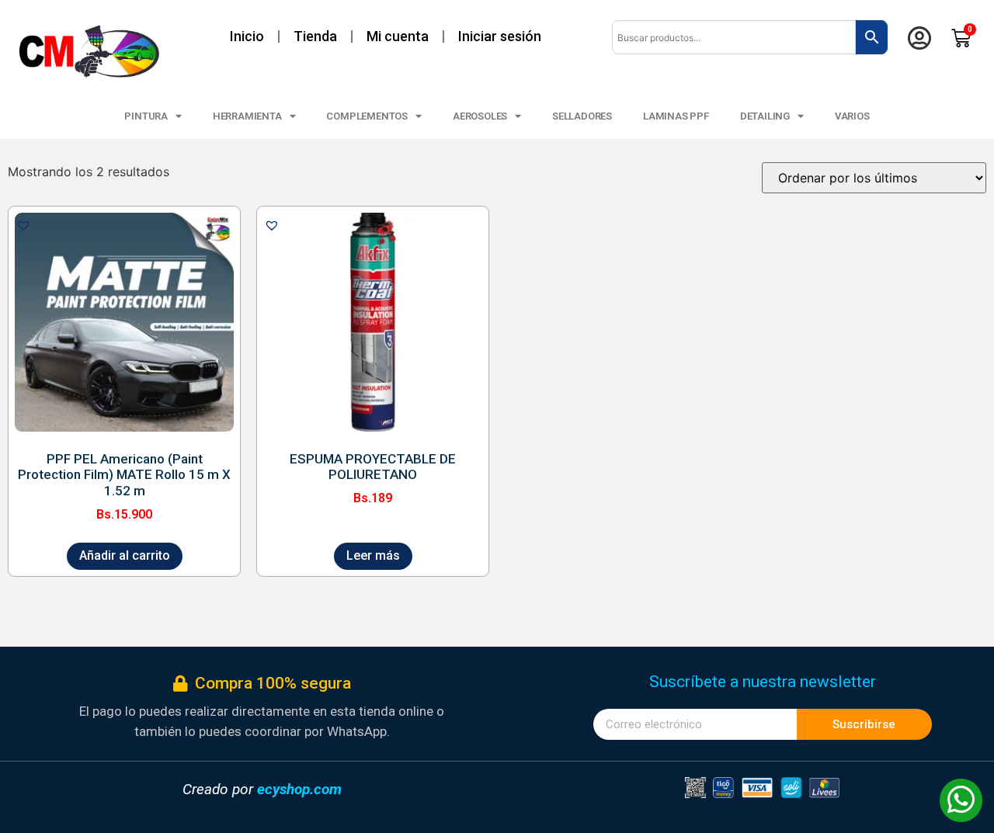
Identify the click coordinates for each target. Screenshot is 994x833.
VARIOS (852, 116)
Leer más (373, 555)
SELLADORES (582, 116)
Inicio (247, 36)
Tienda (315, 36)
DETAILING (765, 116)
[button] (23, 225)
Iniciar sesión (499, 36)
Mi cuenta (398, 36)
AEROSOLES (480, 116)
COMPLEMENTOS (367, 116)
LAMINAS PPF (676, 116)
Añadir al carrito (124, 555)
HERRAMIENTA (247, 116)
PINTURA (146, 116)
